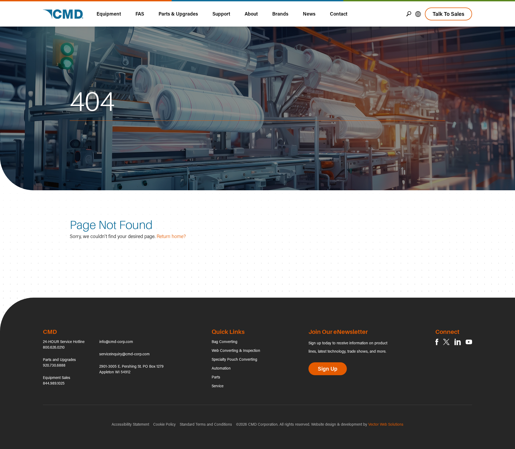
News (309, 13)
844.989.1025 (54, 383)
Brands (280, 13)
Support (221, 13)
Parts (216, 376)
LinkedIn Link (457, 342)
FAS (139, 13)
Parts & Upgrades (178, 13)
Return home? (171, 236)
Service (217, 385)
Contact (338, 13)
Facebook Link (436, 342)
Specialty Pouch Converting (234, 359)
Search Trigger (408, 13)
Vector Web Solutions (385, 424)
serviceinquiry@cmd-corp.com (124, 353)
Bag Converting (224, 341)
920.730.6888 (54, 365)
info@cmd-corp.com (116, 341)
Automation (221, 368)
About (251, 13)
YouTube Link (469, 342)
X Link (446, 342)
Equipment (109, 13)
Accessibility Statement (130, 424)
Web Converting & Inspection (236, 350)
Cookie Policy (164, 424)
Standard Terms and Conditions (206, 424)
